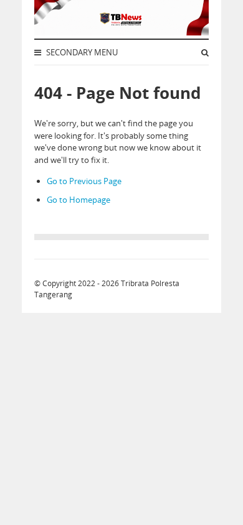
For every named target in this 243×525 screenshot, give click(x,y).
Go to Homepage (78, 199)
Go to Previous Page (84, 181)
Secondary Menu (81, 52)
